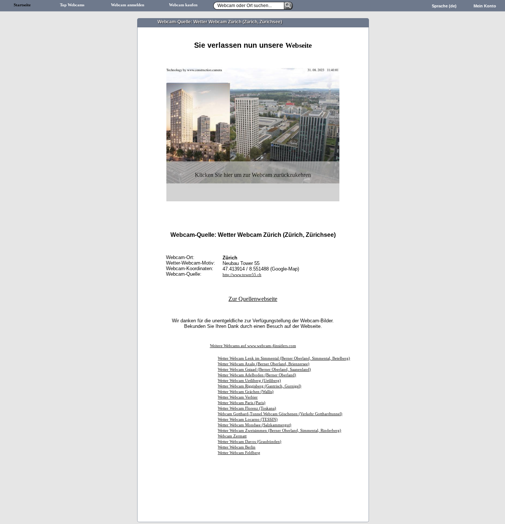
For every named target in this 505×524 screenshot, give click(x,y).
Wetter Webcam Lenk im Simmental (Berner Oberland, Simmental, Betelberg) (284, 358)
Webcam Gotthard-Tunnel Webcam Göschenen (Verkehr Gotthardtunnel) (280, 414)
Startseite (22, 5)
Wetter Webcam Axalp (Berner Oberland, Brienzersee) (263, 364)
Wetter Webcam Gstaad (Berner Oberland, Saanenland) (264, 369)
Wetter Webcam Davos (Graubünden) (249, 442)
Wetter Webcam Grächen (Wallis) (246, 392)
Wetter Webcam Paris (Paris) (241, 403)
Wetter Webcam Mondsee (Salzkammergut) (254, 425)
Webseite (298, 45)
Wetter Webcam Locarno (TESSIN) (248, 419)
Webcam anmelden (127, 5)
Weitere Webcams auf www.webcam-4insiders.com (253, 346)
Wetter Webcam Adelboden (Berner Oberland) (257, 375)
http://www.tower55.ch (242, 275)
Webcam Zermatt (232, 436)
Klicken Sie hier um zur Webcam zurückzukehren (253, 175)
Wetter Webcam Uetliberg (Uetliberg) (249, 381)
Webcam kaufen (183, 5)
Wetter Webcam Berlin (236, 447)
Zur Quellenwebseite (252, 299)
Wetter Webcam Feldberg (239, 453)
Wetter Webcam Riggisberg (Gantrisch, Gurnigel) (259, 386)
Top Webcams (72, 5)
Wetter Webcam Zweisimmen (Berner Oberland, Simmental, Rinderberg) (279, 431)
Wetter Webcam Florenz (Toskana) (247, 408)
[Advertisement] (252, 58)
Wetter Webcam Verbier (238, 397)
